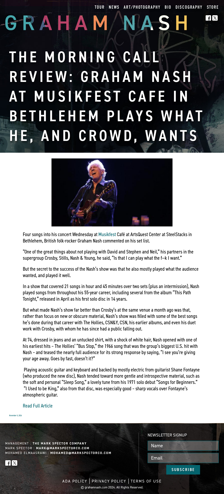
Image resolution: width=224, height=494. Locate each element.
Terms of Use (146, 481)
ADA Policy (74, 481)
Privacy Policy (109, 481)
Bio (168, 7)
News (114, 7)
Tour (100, 7)
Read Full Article (38, 405)
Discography (189, 7)
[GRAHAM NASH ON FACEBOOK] (208, 18)
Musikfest (107, 234)
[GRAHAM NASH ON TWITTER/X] (215, 18)
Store (213, 7)
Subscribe (183, 469)
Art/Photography (142, 7)
